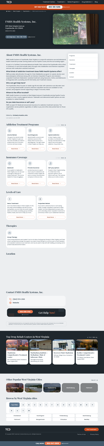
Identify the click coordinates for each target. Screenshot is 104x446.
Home (9, 11)
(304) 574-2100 (10, 31)
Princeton (63, 419)
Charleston (17, 416)
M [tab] (80, 405)
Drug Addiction (86, 2)
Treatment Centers (49, 2)
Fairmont (17, 419)
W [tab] (29, 410)
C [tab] (34, 405)
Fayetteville (26, 11)
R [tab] (11, 410)
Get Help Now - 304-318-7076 (16, 37)
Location (71, 73)
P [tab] (92, 405)
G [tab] (57, 405)
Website (16, 303)
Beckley (86, 419)
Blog (96, 2)
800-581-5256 (54, 7)
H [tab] (63, 405)
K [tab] (69, 405)
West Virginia (16, 11)
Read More (14, 149)
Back (58, 125)
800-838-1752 (25, 312)
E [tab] (46, 405)
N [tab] (86, 405)
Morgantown (40, 419)
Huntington (40, 416)
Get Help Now (40, 7)
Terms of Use (81, 434)
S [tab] (17, 410)
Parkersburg (64, 416)
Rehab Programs (73, 2)
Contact (71, 77)
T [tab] (23, 410)
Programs (72, 56)
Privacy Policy (94, 434)
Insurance (72, 60)
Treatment (60, 2)
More (62, 125)
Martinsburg (87, 416)
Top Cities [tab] (14, 405)
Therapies (72, 68)
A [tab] (23, 405)
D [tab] (40, 405)
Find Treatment (91, 429)
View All (93, 380)
